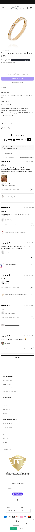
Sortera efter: (23, 157)
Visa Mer (3, 173)
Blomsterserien (7, 449)
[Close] (33, 519)
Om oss (5, 413)
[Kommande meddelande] (32, 2)
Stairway (5, 434)
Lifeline (5, 442)
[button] (3, 8)
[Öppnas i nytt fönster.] (4, 344)
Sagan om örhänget (8, 431)
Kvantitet (3, 65)
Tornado (5, 438)
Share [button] (4, 87)
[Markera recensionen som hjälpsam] (32, 189)
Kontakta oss (6, 409)
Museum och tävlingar (8, 388)
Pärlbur (5, 446)
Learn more (16, 525)
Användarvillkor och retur (9, 402)
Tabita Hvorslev (7, 384)
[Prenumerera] (27, 488)
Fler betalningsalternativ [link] (17, 82)
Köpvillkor (6, 405)
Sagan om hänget (7, 427)
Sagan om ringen (7, 423)
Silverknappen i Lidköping (10, 391)
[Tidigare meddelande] (3, 2)
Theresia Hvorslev (7, 380)
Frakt (7, 62)
